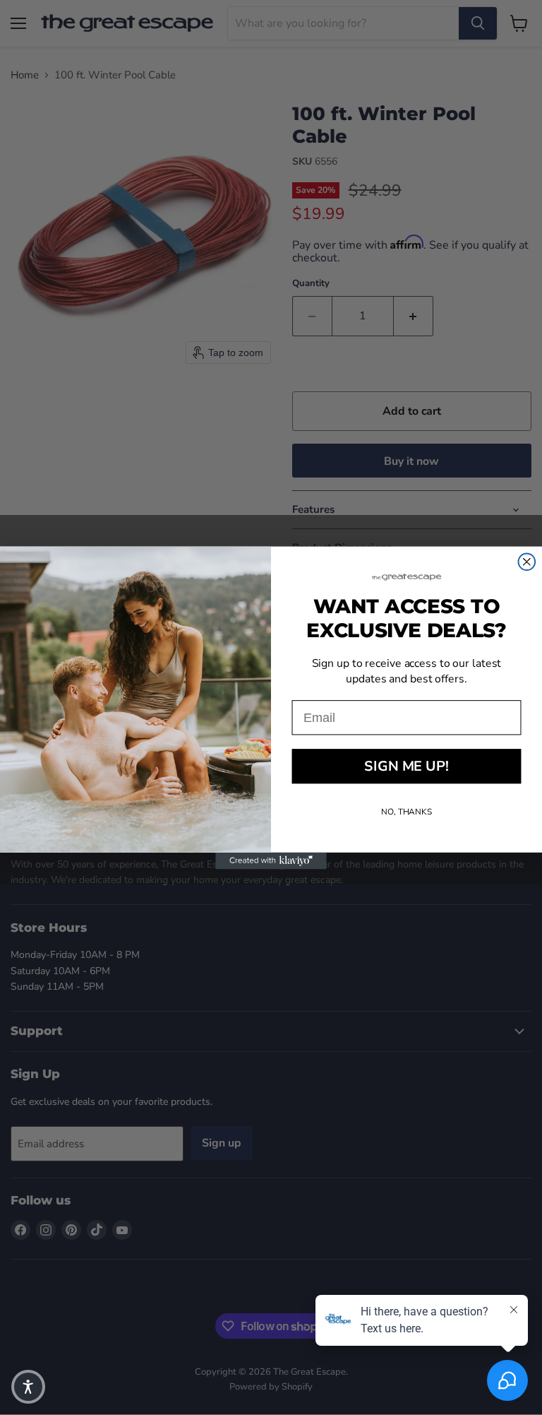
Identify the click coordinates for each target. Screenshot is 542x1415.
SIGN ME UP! (406, 766)
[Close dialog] (527, 561)
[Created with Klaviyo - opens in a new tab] (271, 860)
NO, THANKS (406, 811)
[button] (28, 1387)
